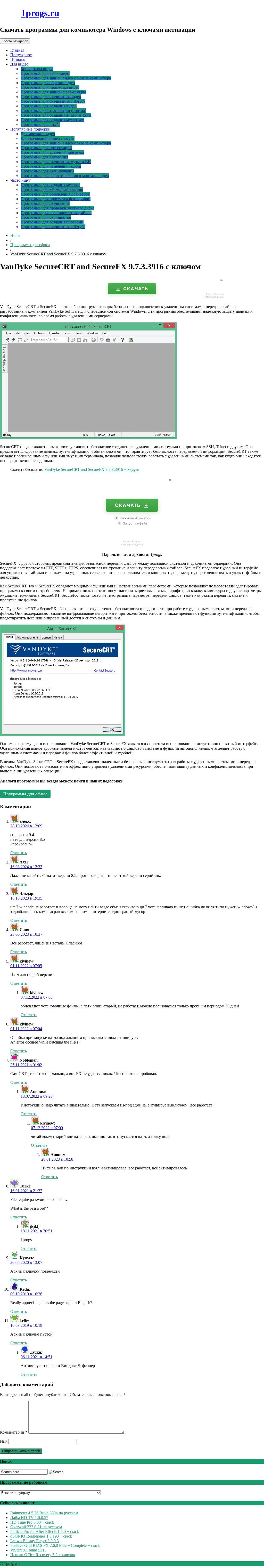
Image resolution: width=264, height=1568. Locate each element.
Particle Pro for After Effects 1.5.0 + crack (44, 1531)
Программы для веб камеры (45, 73)
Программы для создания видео (49, 106)
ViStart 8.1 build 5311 (28, 1550)
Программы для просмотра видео (50, 87)
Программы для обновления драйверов (55, 194)
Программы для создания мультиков (52, 120)
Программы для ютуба (40, 124)
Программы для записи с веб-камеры (53, 92)
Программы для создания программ (52, 222)
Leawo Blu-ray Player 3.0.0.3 (34, 1541)
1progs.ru (40, 13)
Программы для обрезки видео (48, 82)
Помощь (17, 59)
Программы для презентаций (46, 148)
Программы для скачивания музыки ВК (56, 161)
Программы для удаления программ (52, 152)
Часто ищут (20, 180)
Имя (3, 1441)
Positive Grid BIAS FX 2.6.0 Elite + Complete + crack (55, 1545)
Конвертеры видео (37, 69)
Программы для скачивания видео (51, 96)
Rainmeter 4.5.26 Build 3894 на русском (44, 1513)
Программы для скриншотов (46, 217)
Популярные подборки (30, 129)
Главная (17, 50)
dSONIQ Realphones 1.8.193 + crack (41, 1536)
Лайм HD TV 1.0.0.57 (29, 1517)
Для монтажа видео (38, 134)
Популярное (21, 55)
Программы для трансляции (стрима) (53, 110)
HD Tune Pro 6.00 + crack (32, 1522)
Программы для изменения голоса (51, 166)
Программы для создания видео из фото (56, 115)
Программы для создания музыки (50, 185)
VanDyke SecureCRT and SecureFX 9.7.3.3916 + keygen (91, 469)
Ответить (18, 853)
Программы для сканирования (47, 171)
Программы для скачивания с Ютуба (53, 101)
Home (15, 235)
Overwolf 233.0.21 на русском (36, 1527)
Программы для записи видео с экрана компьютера (66, 78)
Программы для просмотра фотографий (55, 199)
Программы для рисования (44, 157)
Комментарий (13, 1432)
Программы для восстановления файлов (56, 213)
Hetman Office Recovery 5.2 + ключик (42, 1555)
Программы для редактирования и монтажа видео (65, 175)
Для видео (19, 64)
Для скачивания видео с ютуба (48, 138)
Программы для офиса (30, 245)
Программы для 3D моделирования (52, 189)
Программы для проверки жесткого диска (57, 208)
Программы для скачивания (45, 203)
